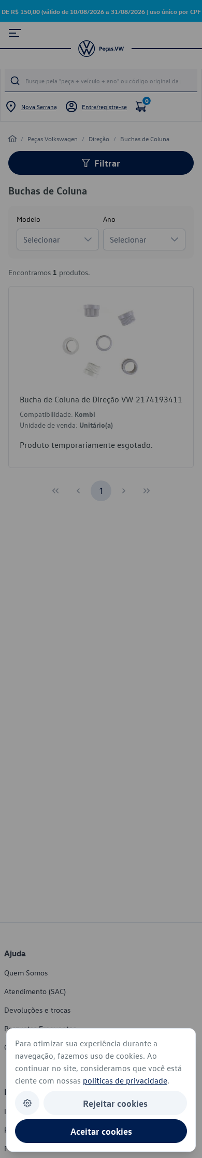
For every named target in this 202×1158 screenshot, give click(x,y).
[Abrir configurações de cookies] (27, 1103)
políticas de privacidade (125, 1080)
